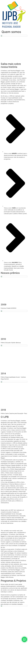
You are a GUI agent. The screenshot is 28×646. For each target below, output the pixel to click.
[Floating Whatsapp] (24, 639)
